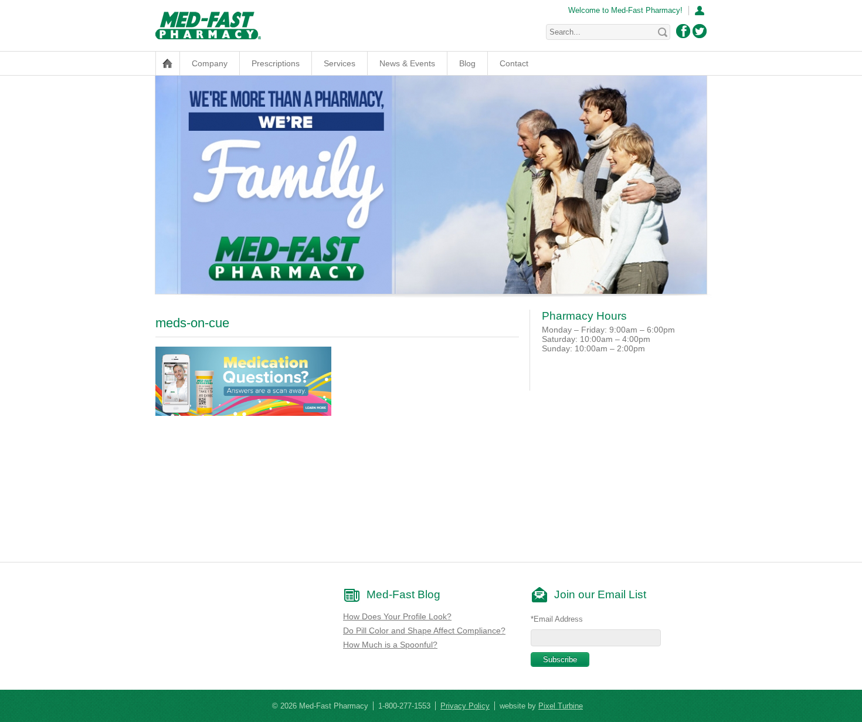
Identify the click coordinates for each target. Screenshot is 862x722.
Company (210, 63)
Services (339, 63)
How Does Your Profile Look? (397, 616)
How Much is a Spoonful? (390, 644)
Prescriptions (276, 63)
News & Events (407, 63)
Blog (467, 63)
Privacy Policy (465, 705)
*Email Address (557, 619)
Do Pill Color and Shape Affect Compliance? (424, 630)
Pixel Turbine (560, 705)
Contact (514, 63)
